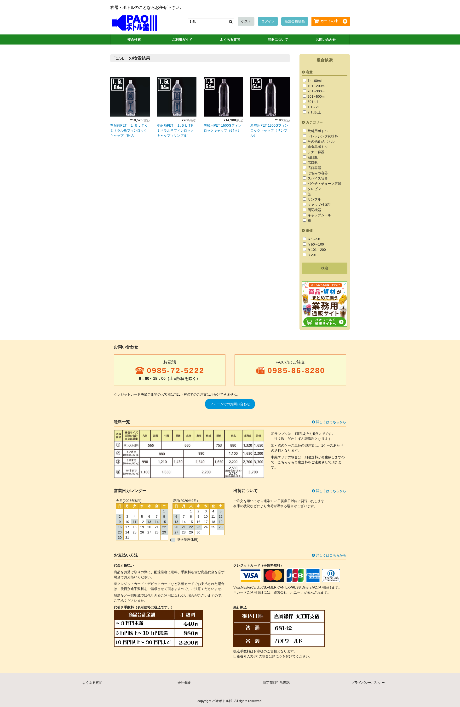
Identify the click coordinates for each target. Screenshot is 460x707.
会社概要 (184, 683)
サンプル (314, 199)
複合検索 (134, 39)
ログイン (268, 21)
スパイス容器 (317, 178)
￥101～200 (316, 250)
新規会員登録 (295, 21)
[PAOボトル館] (134, 26)
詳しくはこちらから (331, 422)
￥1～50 (313, 239)
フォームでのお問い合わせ (230, 404)
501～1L (314, 102)
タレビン (314, 189)
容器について (278, 39)
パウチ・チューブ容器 (324, 183)
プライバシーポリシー (368, 683)
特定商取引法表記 (276, 683)
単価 (309, 230)
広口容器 (314, 168)
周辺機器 (314, 210)
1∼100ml (314, 81)
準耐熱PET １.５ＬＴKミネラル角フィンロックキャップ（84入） (128, 130)
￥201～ (313, 255)
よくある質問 (230, 39)
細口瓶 (312, 157)
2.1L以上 (314, 112)
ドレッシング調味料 (322, 136)
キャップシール (319, 215)
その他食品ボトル (320, 141)
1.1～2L (313, 107)
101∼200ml (316, 86)
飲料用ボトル (317, 131)
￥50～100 (315, 244)
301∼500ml (316, 96)
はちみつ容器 (317, 173)
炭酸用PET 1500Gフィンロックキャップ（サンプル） (269, 130)
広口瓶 (312, 162)
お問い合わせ (326, 39)
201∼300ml (316, 91)
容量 (309, 72)
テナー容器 (315, 152)
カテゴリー (314, 122)
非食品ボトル (317, 147)
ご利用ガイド (182, 39)
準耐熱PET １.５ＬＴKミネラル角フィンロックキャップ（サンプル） (175, 130)
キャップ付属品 (319, 205)
